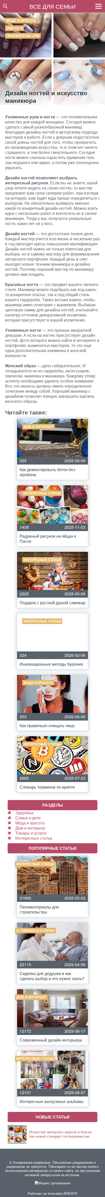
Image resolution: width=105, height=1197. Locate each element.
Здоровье (24, 813)
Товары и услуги (30, 833)
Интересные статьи (33, 838)
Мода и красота (21, 20)
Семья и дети (28, 818)
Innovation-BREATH (62, 1193)
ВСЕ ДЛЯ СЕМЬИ (53, 6)
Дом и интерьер (30, 828)
